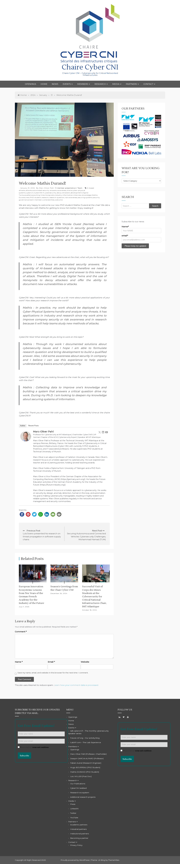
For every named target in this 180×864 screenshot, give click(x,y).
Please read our (34, 747)
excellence (28, 195)
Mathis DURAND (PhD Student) (84, 772)
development (76, 193)
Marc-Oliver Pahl (46, 188)
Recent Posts (33, 426)
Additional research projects (82, 797)
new (28, 197)
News (55, 84)
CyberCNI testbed (78, 788)
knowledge (86, 195)
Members (82, 84)
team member (35, 200)
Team (80, 188)
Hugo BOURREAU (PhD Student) (85, 767)
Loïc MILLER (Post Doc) (81, 776)
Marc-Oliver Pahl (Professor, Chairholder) (88, 754)
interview (77, 195)
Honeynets (49, 195)
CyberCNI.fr (39, 193)
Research (100, 84)
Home (44, 84)
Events (67, 84)
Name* (125, 226)
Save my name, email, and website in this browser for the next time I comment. (53, 673)
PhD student (35, 197)
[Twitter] (99, 432)
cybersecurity (50, 193)
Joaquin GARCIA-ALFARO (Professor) (87, 758)
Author (22, 426)
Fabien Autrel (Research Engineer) (85, 763)
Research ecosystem (79, 792)
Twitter (73, 813)
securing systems (85, 197)
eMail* (125, 235)
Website (85, 662)
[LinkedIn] (103, 432)
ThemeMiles (113, 860)
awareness (61, 190)
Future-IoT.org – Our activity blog (84, 738)
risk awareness (71, 197)
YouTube (74, 817)
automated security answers (44, 190)
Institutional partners (79, 834)
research (45, 197)
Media (115, 84)
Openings (30, 84)
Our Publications (77, 784)
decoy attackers (63, 193)
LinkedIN (74, 809)
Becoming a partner (79, 838)
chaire (69, 190)
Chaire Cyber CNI (90, 67)
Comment (21, 631)
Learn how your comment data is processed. (76, 685)
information (67, 195)
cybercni (30, 193)
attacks (29, 190)
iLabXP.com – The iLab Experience (85, 742)
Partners (131, 84)
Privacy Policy (76, 845)
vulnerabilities (48, 200)
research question (56, 197)
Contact (148, 84)
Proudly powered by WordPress (75, 860)
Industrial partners (78, 829)
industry (58, 195)
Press (72, 804)
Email (51, 662)
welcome (59, 200)
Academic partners (78, 825)
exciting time (39, 195)
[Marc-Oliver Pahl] (25, 436)
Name (19, 662)
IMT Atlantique (94, 437)
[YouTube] (106, 432)
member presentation (66, 188)
